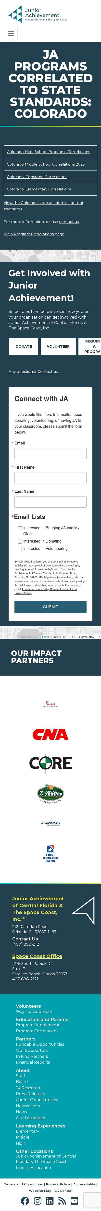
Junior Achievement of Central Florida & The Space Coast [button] (46, 1159)
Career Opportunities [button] (37, 1099)
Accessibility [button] (84, 1184)
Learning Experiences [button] (40, 1126)
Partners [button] (26, 1039)
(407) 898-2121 (26, 944)
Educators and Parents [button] (42, 1019)
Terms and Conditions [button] (23, 1184)
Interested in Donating (42, 541)
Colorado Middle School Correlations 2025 (46, 164)
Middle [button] (22, 1137)
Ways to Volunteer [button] (34, 1011)
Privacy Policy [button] (58, 1184)
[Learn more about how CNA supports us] (50, 737)
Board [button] (22, 1081)
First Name (24, 467)
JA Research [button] (28, 1088)
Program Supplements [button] (38, 1025)
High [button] (20, 1143)
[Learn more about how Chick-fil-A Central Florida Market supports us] (50, 708)
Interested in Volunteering (45, 548)
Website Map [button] (40, 1191)
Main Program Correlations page (34, 234)
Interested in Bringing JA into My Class (51, 530)
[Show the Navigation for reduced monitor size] (11, 33)
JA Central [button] (63, 1191)
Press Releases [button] (30, 1094)
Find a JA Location (33, 1167)
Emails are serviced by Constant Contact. (47, 589)
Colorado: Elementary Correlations (39, 189)
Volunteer (58, 346)
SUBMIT (50, 607)
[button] (26, 1201)
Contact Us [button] (25, 939)
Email (19, 443)
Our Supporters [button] (32, 1050)
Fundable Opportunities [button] (40, 1044)
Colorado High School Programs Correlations (48, 151)
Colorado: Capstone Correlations (37, 176)
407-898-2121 (25, 979)
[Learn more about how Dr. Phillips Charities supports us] (50, 797)
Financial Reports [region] (33, 1062)
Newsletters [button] (28, 1106)
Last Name (24, 491)
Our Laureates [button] (30, 1118)
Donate (23, 346)
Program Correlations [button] (37, 1031)
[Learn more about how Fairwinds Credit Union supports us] (50, 827)
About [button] (23, 1070)
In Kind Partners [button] (32, 1056)
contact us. (69, 221)
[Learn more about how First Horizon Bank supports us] (50, 857)
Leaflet (46, 637)
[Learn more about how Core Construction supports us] (50, 767)
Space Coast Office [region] (37, 956)
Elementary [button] (27, 1131)
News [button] (21, 1111)
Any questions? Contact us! (33, 371)
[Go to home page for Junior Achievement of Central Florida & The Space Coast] (43, 14)
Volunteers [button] (28, 1006)
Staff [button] (20, 1076)
